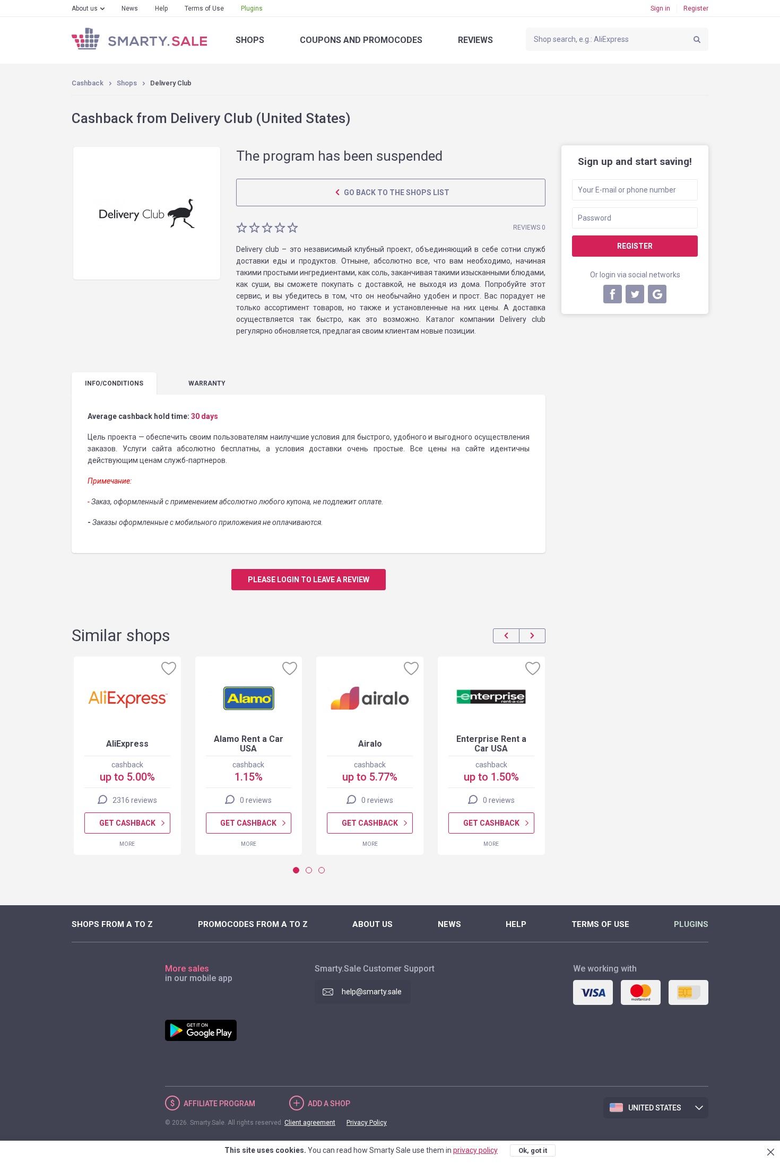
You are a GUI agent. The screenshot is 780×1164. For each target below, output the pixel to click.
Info (114, 383)
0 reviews (256, 800)
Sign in (660, 8)
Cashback (87, 83)
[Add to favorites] (168, 668)
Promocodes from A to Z (253, 924)
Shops (250, 40)
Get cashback (127, 823)
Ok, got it (532, 1150)
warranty (207, 383)
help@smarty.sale (372, 991)
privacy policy (475, 1150)
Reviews (475, 40)
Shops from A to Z (112, 924)
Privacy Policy (366, 1122)
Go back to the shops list (395, 192)
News (130, 8)
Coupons (361, 40)
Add (329, 1103)
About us (85, 8)
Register (695, 8)
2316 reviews (134, 800)
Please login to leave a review (308, 579)
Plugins (252, 8)
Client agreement (309, 1122)
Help (161, 8)
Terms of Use (204, 8)
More (127, 844)
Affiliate (219, 1103)
